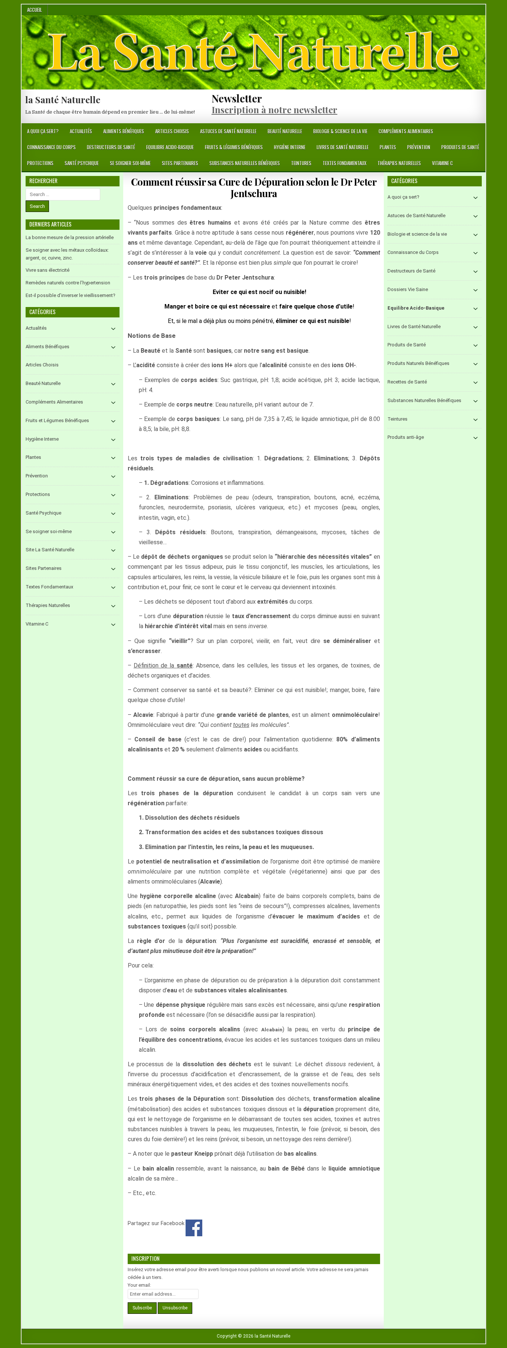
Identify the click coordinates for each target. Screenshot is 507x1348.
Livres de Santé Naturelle (343, 147)
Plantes (388, 147)
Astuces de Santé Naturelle (228, 131)
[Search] (480, 131)
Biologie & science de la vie (340, 131)
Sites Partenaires (180, 163)
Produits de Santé (460, 147)
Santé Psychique (82, 163)
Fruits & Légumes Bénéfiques (234, 147)
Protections (40, 163)
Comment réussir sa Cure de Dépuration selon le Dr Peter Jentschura (254, 187)
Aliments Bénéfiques (123, 131)
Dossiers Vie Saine (407, 289)
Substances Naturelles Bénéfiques (244, 163)
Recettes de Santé (407, 382)
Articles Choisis (172, 131)
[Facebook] (471, 131)
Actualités (81, 131)
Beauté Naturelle (285, 131)
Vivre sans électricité (47, 270)
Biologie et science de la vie (417, 234)
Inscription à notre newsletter (274, 109)
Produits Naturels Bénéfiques (418, 363)
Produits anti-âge (405, 437)
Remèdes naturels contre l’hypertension (68, 282)
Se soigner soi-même (130, 163)
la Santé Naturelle (62, 99)
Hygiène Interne (289, 147)
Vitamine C (442, 163)
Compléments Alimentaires (406, 131)
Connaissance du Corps (51, 147)
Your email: (139, 1285)
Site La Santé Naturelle (50, 549)
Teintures (301, 163)
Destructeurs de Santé (111, 147)
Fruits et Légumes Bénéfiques (57, 420)
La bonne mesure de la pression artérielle (70, 237)
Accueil (34, 9)
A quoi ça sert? (43, 131)
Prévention (418, 147)
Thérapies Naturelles (399, 163)
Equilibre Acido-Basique (170, 147)
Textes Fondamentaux (344, 163)
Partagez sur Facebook (194, 1228)
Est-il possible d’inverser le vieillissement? (70, 295)
